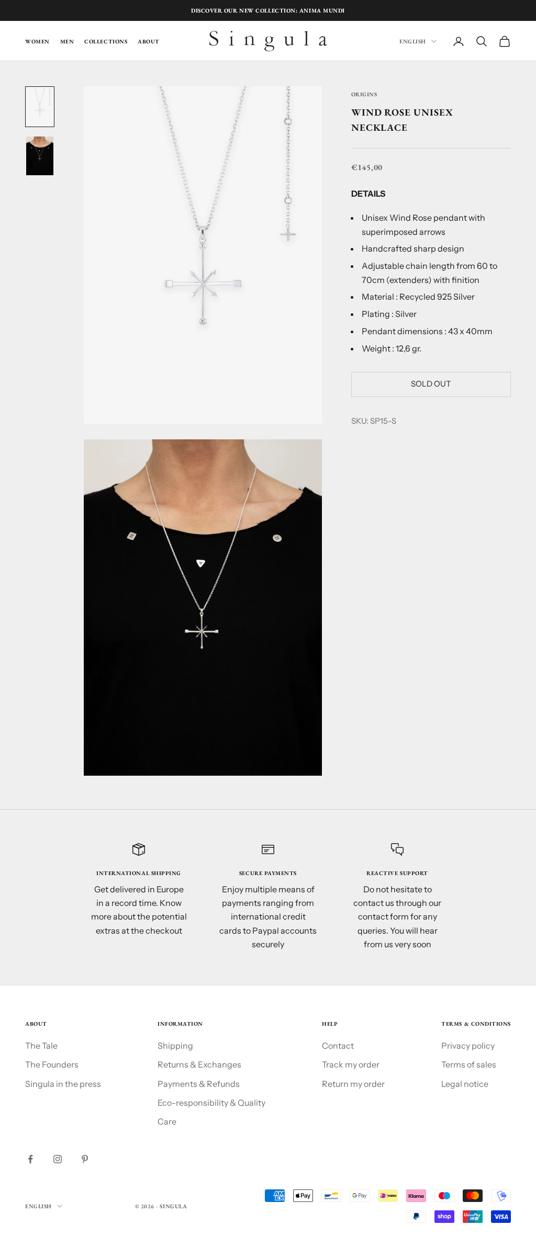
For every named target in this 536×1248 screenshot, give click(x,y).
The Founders (52, 1064)
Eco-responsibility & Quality (211, 1102)
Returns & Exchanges (199, 1064)
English (412, 41)
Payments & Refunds (199, 1084)
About (149, 41)
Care (167, 1121)
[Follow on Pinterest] (85, 1159)
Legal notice (464, 1084)
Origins (364, 94)
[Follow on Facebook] (30, 1159)
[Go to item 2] (39, 155)
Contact (338, 1045)
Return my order (353, 1084)
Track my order (350, 1064)
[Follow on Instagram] (57, 1159)
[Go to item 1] (39, 106)
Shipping (175, 1045)
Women (37, 41)
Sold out (431, 384)
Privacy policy (468, 1045)
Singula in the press (63, 1084)
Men (67, 41)
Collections (105, 41)
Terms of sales (468, 1064)
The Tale (41, 1045)
